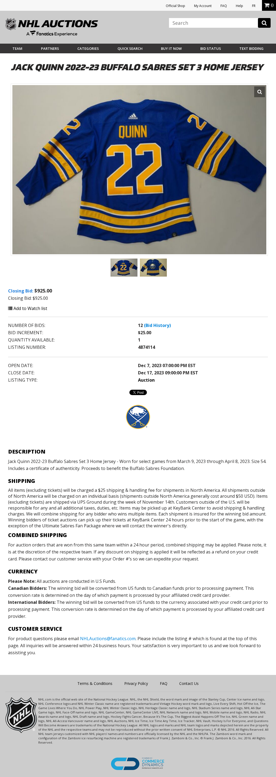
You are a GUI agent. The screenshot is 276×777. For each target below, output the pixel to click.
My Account (203, 6)
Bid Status (210, 48)
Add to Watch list (29, 308)
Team (17, 48)
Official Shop (175, 6)
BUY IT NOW (171, 48)
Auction (146, 380)
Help (239, 6)
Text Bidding (251, 48)
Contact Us (189, 683)
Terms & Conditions (94, 683)
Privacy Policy (136, 683)
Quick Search (130, 48)
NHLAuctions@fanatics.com (108, 639)
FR (254, 6)
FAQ (223, 6)
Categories (88, 48)
